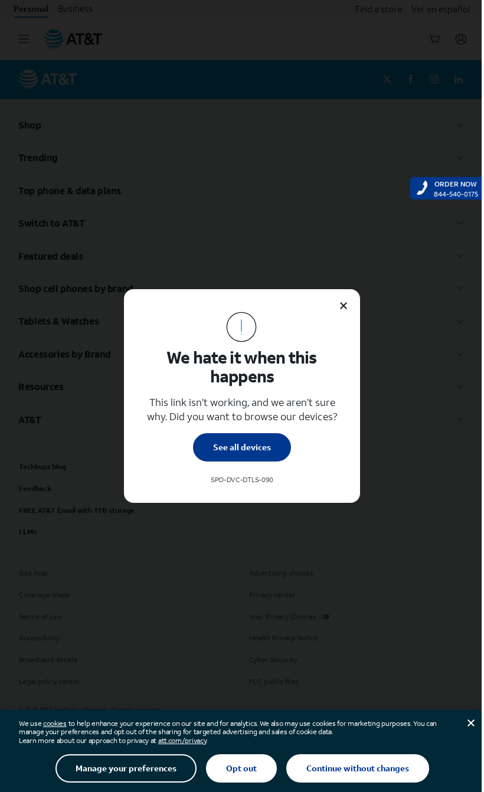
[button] (242, 396)
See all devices (242, 447)
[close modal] (344, 306)
